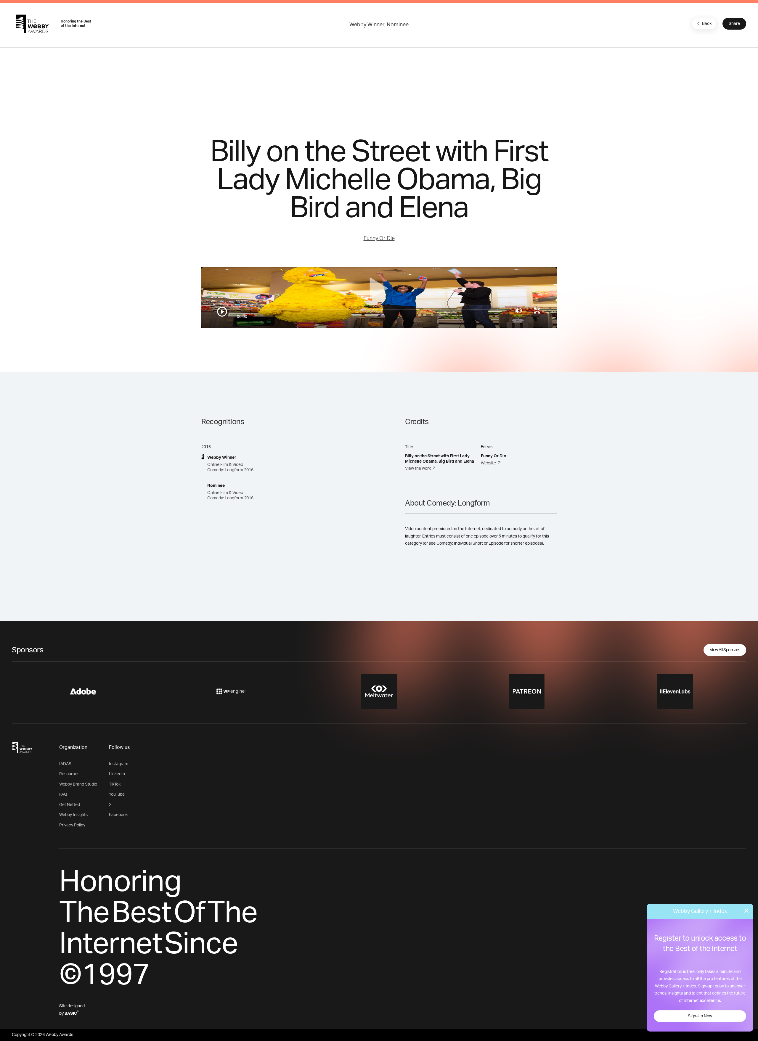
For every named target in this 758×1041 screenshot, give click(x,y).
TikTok (115, 784)
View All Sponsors (725, 650)
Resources (69, 774)
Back (707, 24)
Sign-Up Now (700, 1016)
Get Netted (69, 805)
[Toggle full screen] (537, 310)
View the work (418, 468)
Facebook (118, 815)
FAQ (63, 794)
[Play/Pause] (222, 312)
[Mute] (518, 310)
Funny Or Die (379, 238)
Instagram (118, 764)
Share (734, 24)
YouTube (117, 794)
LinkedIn (117, 774)
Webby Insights (73, 815)
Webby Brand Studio (78, 784)
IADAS (65, 764)
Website (488, 463)
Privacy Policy (72, 825)
